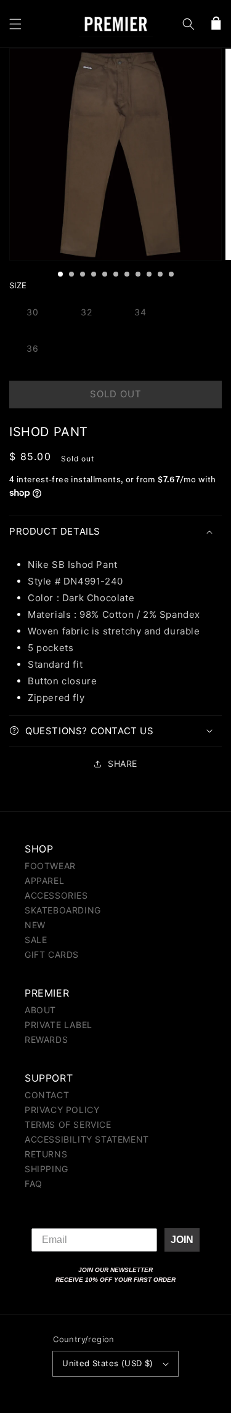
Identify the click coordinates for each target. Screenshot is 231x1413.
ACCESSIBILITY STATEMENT (87, 1139)
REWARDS (46, 1039)
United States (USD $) (107, 1363)
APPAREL (44, 880)
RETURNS (46, 1154)
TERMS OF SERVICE (68, 1124)
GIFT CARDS (52, 954)
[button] (15, 24)
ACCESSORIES (56, 895)
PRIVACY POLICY (62, 1109)
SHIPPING (46, 1169)
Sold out (116, 394)
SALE (36, 939)
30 (32, 312)
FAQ (34, 1183)
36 (32, 348)
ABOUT (40, 1010)
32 (86, 312)
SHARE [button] (122, 763)
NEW (35, 925)
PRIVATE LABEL (58, 1024)
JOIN (182, 1239)
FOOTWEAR (50, 865)
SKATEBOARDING (63, 910)
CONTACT (47, 1095)
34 (140, 312)
